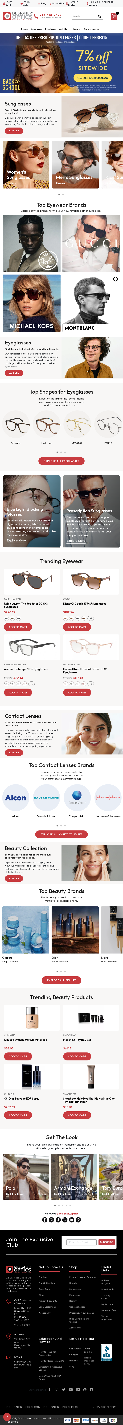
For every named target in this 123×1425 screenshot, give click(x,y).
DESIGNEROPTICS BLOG (61, 1407)
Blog (41, 1295)
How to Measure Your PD (52, 1361)
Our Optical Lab (47, 1283)
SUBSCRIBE (106, 1242)
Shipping (73, 1354)
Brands (73, 1283)
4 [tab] (66, 1205)
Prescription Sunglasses (81, 1313)
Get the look (110, 1193)
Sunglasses (75, 1289)
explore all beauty (61, 980)
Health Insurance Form (89, 1361)
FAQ (71, 1366)
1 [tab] (59, 194)
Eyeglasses (74, 1295)
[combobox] (87, 16)
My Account (107, 1304)
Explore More (16, 540)
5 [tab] (70, 1205)
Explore (14, 130)
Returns (73, 1360)
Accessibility (45, 1313)
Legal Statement (47, 1307)
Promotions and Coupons (82, 1277)
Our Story (44, 1277)
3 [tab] (65, 452)
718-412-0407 (51, 15)
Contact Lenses (91, 29)
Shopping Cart (108, 1310)
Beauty (76, 29)
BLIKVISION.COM (104, 1407)
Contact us (75, 1348)
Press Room (45, 1289)
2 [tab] (63, 194)
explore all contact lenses (61, 834)
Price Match (107, 1289)
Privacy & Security (48, 1301)
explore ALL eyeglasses (61, 461)
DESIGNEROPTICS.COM (23, 1407)
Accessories (75, 1328)
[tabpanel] (26, 164)
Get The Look (14, 1193)
